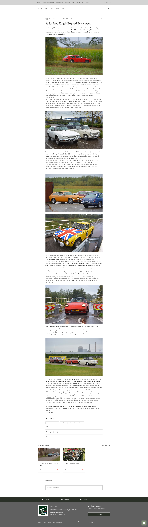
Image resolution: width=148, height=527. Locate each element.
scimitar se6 (64, 422)
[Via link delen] (57, 432)
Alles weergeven (106, 445)
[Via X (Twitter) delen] (50, 432)
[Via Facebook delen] (46, 432)
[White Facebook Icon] (42, 499)
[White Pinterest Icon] (81, 499)
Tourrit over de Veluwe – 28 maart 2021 (49, 464)
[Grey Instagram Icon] (107, 3)
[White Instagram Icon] (62, 499)
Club (46, 8)
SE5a (52, 8)
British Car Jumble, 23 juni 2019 (73, 463)
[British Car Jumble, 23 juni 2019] (74, 454)
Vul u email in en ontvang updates (96, 508)
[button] (108, 8)
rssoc (57, 8)
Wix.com (60, 522)
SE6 (63, 8)
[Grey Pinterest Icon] (110, 3)
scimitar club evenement (52, 422)
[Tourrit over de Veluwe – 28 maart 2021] (49, 454)
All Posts (40, 8)
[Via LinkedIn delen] (53, 432)
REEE (70, 422)
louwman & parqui (78, 422)
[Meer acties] (102, 19)
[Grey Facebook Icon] (104, 3)
